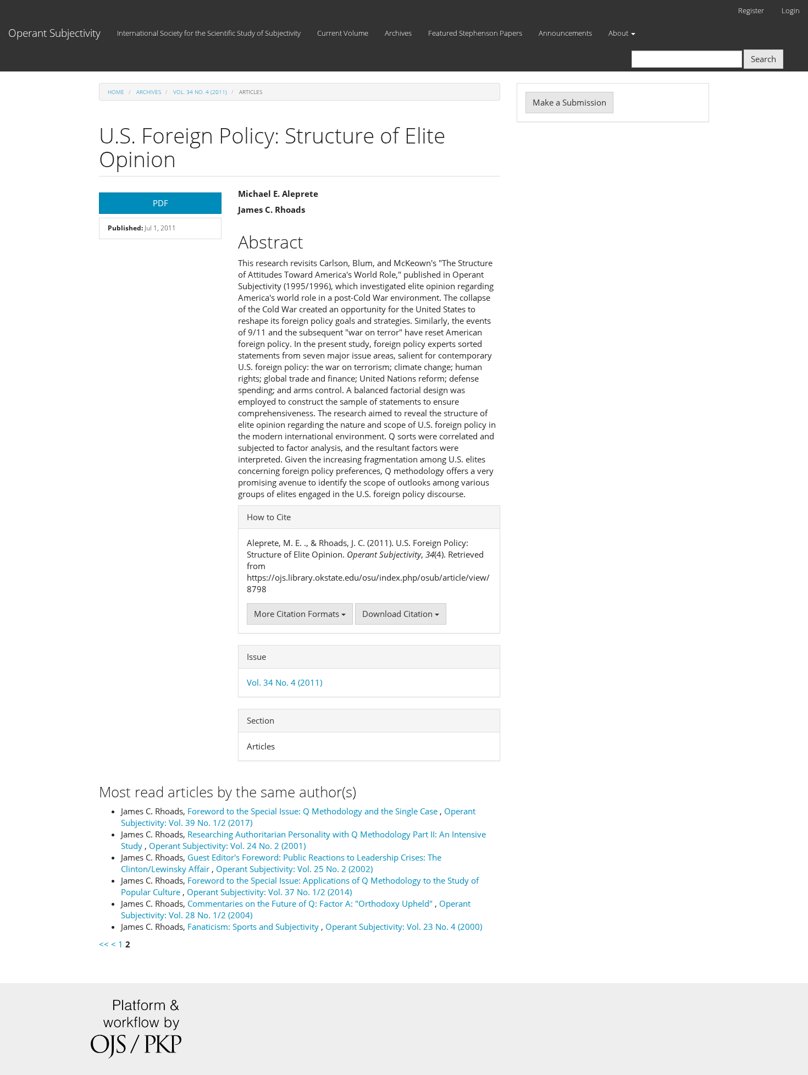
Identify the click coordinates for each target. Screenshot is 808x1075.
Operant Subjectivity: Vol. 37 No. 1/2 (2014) (269, 891)
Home (116, 92)
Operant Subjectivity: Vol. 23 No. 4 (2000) (403, 926)
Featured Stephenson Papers (475, 33)
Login (791, 10)
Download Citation (398, 613)
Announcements (565, 33)
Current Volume (342, 33)
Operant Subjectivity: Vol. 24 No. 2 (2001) (227, 845)
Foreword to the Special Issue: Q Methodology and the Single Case (313, 811)
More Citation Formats (297, 613)
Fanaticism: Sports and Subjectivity (254, 926)
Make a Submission (569, 102)
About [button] (619, 33)
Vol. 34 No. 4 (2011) (200, 92)
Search (763, 58)
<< (104, 944)
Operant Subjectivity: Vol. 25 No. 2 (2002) (294, 868)
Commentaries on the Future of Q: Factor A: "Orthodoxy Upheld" (311, 903)
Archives (398, 33)
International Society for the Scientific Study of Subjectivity (209, 33)
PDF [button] (160, 202)
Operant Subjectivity (54, 33)
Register (751, 10)
